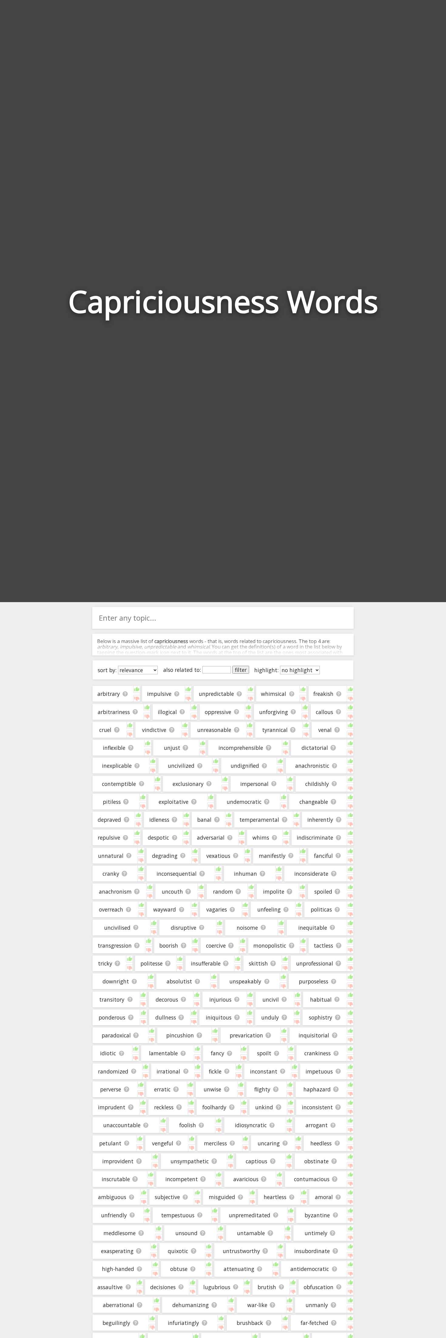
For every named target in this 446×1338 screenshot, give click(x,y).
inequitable (312, 927)
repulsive (109, 837)
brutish (267, 1287)
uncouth (172, 891)
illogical (167, 712)
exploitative (173, 801)
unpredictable (216, 693)
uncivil (270, 999)
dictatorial (315, 747)
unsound (186, 1233)
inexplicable (117, 765)
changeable (313, 801)
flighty (262, 1089)
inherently (320, 819)
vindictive (154, 729)
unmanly (317, 1305)
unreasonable (214, 729)
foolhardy (214, 1107)
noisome (247, 927)
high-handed (118, 1268)
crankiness (317, 1053)
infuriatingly (183, 1322)
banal (204, 819)
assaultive (110, 1287)
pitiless (112, 801)
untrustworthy (241, 1251)
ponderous (112, 1017)
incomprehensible (240, 747)
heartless (275, 1197)
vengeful (162, 1143)
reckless (164, 1107)
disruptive (183, 927)
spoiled (323, 891)
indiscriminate (315, 837)
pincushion (180, 1035)
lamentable (163, 1053)
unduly (270, 1017)
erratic (162, 1089)
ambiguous (112, 1197)
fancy (217, 1053)
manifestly (272, 855)
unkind (264, 1107)
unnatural (110, 855)
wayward (164, 909)
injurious (220, 999)
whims (260, 837)
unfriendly (114, 1215)
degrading (164, 855)
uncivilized (181, 765)
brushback (250, 1322)
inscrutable (116, 1179)
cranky (111, 873)
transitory (111, 999)
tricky (105, 963)
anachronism (115, 891)
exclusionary (188, 783)
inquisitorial (314, 1035)
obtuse (179, 1268)
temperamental (259, 819)
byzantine (317, 1215)
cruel (105, 729)
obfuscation (318, 1287)
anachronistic (312, 765)
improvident (117, 1161)
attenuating (239, 1268)
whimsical (273, 693)
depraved (109, 819)
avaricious (245, 1179)
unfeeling (269, 909)
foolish (187, 1125)
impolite (273, 891)
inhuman (245, 873)
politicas (321, 909)
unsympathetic (190, 1161)
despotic (158, 837)
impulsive (159, 693)
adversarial (211, 837)
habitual (321, 999)
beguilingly (116, 1322)
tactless (323, 945)
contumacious (311, 1179)
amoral (324, 1197)
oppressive (218, 712)
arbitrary (108, 693)
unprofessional (314, 963)
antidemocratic (309, 1268)
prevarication (246, 1035)
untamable (251, 1233)
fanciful (323, 855)
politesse (151, 963)
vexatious (218, 855)
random (223, 891)
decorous (167, 999)
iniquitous (218, 1017)
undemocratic (244, 801)
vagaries (216, 909)
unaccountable (121, 1125)
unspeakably (245, 981)
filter (241, 669)
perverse (110, 1089)
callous (324, 712)
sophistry (320, 1017)
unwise (212, 1089)
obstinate (316, 1161)
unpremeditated (249, 1215)
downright (116, 981)
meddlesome (119, 1233)
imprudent (111, 1107)
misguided (222, 1197)
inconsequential (177, 873)
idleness (159, 819)
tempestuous (177, 1215)
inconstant (263, 1071)
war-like (257, 1305)
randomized (113, 1071)
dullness (165, 1017)
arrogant (317, 1125)
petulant (110, 1143)
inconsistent (317, 1107)
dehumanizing (190, 1305)
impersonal (254, 783)
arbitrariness (114, 712)
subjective (167, 1197)
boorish (168, 945)
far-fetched (314, 1322)
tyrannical (275, 729)
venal (325, 729)
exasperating (117, 1251)
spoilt (264, 1053)
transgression (115, 945)
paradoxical (116, 1035)
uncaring (269, 1143)
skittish (258, 963)
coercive (216, 945)
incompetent (181, 1179)
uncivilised (117, 927)
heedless (321, 1143)
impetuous (319, 1071)
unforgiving (273, 712)
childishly (317, 783)
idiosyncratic (251, 1125)
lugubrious (216, 1287)
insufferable (206, 963)
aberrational (118, 1305)
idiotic (108, 1053)
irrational (168, 1071)
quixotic (178, 1251)
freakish (323, 693)
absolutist (179, 981)
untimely (316, 1233)
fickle (215, 1071)
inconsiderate (311, 873)
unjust (172, 747)
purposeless (313, 981)
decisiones (163, 1287)
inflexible (114, 747)
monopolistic (269, 945)
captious (256, 1161)
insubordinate (312, 1251)
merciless (215, 1143)
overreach (111, 909)
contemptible (119, 783)
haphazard (317, 1089)
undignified (245, 765)
